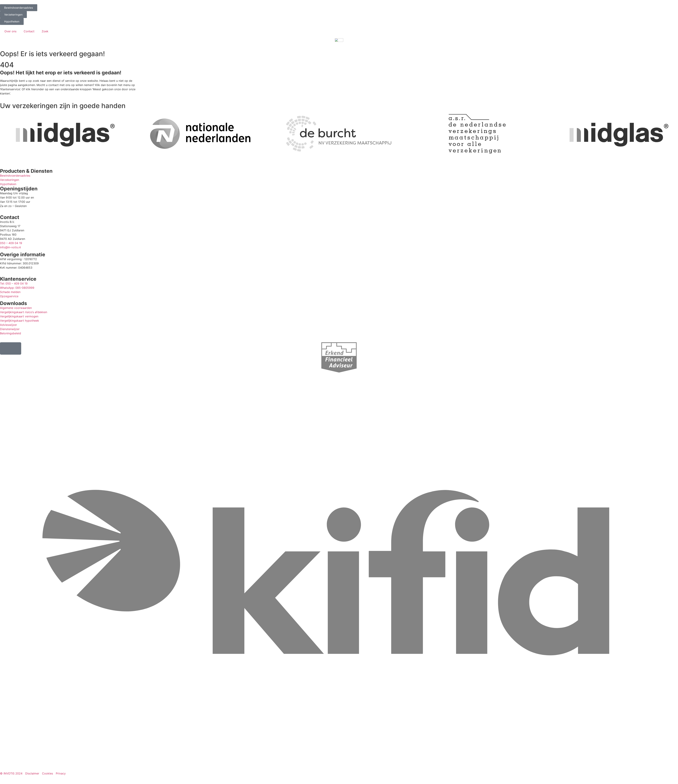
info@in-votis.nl (10, 247)
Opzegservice (9, 296)
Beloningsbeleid (10, 333)
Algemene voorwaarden (16, 308)
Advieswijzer (8, 325)
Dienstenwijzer (10, 329)
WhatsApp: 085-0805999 (17, 287)
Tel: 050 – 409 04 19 (14, 283)
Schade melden (10, 292)
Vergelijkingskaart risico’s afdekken (23, 312)
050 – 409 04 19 (11, 243)
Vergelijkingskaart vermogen (19, 316)
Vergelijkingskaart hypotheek (19, 320)
